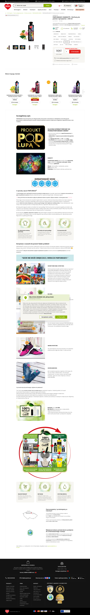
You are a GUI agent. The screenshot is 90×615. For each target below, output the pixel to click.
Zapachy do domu (42, 9)
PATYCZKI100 (76, 36)
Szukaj (47, 5)
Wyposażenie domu (10, 588)
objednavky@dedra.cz (52, 546)
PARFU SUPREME (68, 44)
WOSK (55, 36)
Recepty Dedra (9, 596)
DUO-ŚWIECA (56, 39)
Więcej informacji (48, 313)
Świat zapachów (80, 9)
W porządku (61, 317)
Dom (50, 9)
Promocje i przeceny (10, 591)
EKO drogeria (17, 9)
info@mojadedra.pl (26, 578)
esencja (70, 36)
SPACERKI (63, 9)
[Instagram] (47, 578)
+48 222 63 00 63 (11, 578)
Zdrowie (25, 9)
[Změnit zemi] (59, 5)
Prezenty (56, 9)
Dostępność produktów (10, 595)
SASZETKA (71, 39)
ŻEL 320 (61, 44)
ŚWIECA (79, 33)
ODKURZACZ (56, 33)
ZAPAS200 (56, 44)
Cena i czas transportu (24, 588)
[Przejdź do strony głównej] (7, 6)
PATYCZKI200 (63, 39)
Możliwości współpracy (10, 598)
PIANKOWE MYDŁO (72, 33)
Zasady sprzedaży (23, 586)
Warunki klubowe (23, 602)
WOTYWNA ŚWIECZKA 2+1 (76, 41)
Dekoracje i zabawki (10, 589)
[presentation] (6, 92)
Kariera (21, 600)
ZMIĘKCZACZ (63, 33)
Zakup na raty (9, 600)
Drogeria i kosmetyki (10, 586)
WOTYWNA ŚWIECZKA (58, 41)
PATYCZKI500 (78, 39)
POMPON (76, 44)
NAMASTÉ (55, 15)
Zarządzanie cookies (47, 317)
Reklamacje (22, 589)
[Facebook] (45, 578)
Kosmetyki (32, 9)
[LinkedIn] (49, 578)
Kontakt (18, 547)
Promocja (71, 9)
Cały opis (83, 25)
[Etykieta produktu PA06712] (43, 47)
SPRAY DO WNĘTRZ (62, 36)
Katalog (7, 593)
